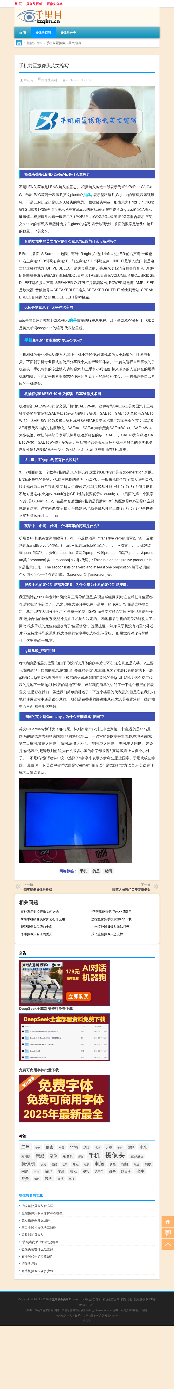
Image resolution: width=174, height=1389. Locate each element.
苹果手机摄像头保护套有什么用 (43, 919)
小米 (143, 1147)
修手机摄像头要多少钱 (37, 1270)
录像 (53, 1156)
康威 (40, 1155)
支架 (43, 1164)
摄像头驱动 (136, 1156)
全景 (61, 1147)
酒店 (36, 1179)
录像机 (68, 1155)
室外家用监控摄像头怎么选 (40, 911)
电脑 (99, 1163)
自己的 (48, 1171)
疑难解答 (139, 1299)
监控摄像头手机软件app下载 (111, 919)
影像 (80, 1156)
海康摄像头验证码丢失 (36, 934)
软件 (140, 1171)
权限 (64, 1164)
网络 (25, 1171)
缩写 (88, 194)
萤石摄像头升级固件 (36, 1220)
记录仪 (99, 1171)
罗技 (36, 1171)
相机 (124, 1163)
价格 (37, 1147)
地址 (97, 1147)
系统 (136, 1164)
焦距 (76, 1164)
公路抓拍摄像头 (33, 1234)
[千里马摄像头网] (38, 9)
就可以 (25, 1156)
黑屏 (71, 1179)
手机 (28, 340)
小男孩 (87, 1320)
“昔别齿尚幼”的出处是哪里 (40, 1242)
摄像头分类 (55, 3)
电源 (86, 1164)
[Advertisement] (87, 1357)
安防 (119, 1147)
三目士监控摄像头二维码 (39, 1227)
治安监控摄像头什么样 (37, 1205)
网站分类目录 (93, 1299)
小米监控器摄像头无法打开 (110, 926)
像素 (49, 1147)
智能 (54, 1164)
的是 (73, 320)
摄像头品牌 (29, 1263)
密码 (131, 1147)
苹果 (61, 1171)
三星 (25, 1147)
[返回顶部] (167, 1244)
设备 (112, 1171)
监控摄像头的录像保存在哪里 (42, 1213)
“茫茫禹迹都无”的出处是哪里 (111, 911)
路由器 (126, 1171)
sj (32, 80)
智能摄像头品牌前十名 (36, 926)
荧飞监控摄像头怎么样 (107, 934)
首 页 (18, 3)
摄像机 (28, 1163)
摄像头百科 (34, 3)
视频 (86, 1171)
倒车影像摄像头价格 (38, 889)
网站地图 (126, 1299)
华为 (74, 1147)
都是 (25, 1178)
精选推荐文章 (111, 1299)
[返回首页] (167, 1221)
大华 (109, 1147)
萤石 (73, 1171)
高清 (60, 1178)
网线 (148, 1164)
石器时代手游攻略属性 (37, 1256)
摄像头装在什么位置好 (37, 1249)
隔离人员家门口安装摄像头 (131, 889)
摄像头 (115, 1154)
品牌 (86, 1147)
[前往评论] (167, 1233)
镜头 (48, 1178)
